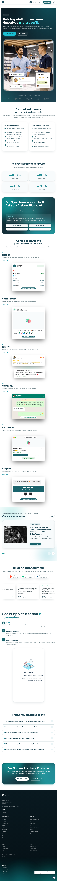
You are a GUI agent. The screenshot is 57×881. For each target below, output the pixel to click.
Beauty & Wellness (34, 831)
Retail (31, 825)
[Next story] (53, 553)
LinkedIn (4, 873)
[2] (4, 553)
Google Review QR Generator (9, 854)
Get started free (9, 33)
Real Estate (32, 823)
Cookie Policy (33, 848)
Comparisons (5, 861)
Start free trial (35, 778)
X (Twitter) (4, 871)
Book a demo (22, 33)
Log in (40, 2)
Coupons (4, 835)
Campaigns (5, 833)
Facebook (4, 867)
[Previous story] (49, 553)
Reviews (4, 821)
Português (4, 811)
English (4, 809)
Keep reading (35, 544)
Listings (4, 819)
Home (3, 6)
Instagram (4, 869)
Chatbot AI (4, 827)
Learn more (5, 260)
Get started (47, 2)
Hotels (31, 829)
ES (35, 2)
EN (30, 2)
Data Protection (33, 850)
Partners (4, 846)
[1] (3, 553)
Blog (3, 850)
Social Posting (5, 823)
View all (51, 516)
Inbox (3, 825)
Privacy (31, 844)
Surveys (4, 831)
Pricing (3, 844)
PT (33, 2)
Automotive (32, 821)
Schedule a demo (22, 778)
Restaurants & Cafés (34, 827)
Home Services (33, 833)
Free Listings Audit (6, 856)
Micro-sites (4, 829)
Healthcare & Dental (34, 819)
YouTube (4, 876)
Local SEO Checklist (6, 859)
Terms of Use (33, 846)
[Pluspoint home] (6, 2)
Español (4, 812)
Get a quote (5, 848)
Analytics (4, 837)
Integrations (5, 852)
